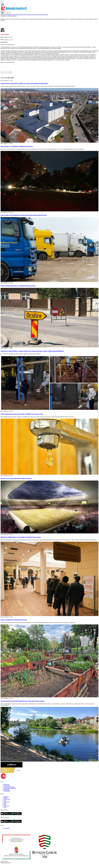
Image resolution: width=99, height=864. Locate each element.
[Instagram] (7, 832)
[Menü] (6, 12)
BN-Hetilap (45, 14)
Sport (31, 14)
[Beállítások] (2, 12)
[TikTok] (10, 832)
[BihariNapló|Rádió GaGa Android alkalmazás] (17, 822)
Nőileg (5, 803)
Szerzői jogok (6, 785)
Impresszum (6, 784)
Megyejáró (22, 14)
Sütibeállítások (6, 790)
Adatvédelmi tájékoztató (9, 787)
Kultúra (18, 14)
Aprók (40, 14)
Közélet (5, 14)
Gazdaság (13, 14)
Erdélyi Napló (6, 799)
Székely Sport (6, 801)
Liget (4, 800)
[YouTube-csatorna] (4, 832)
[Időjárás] (2, 4)
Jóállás (5, 807)
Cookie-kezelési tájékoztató (9, 788)
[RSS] (13, 832)
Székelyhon (6, 796)
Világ (34, 14)
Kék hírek (27, 14)
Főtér (4, 804)
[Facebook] (2, 832)
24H (2, 14)
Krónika (5, 798)
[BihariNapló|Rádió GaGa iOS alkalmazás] (6, 822)
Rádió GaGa (6, 805)
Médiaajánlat (6, 789)
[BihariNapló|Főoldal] (30, 860)
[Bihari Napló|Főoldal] (14, 10)
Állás (37, 14)
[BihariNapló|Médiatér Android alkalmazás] (17, 814)
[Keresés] (2, 2)
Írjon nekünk (6, 828)
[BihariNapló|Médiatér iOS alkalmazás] (6, 814)
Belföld (9, 14)
